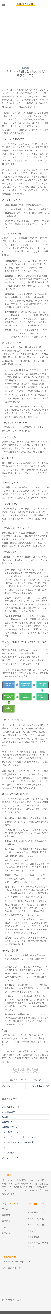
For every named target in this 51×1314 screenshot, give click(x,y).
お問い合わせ (8, 1233)
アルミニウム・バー (11, 1107)
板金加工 (6, 1117)
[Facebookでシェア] (18, 1070)
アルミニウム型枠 (35, 1219)
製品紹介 (6, 1221)
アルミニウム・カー (36, 1225)
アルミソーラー (9, 1147)
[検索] (48, 4)
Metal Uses (24, 1080)
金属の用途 (25, 68)
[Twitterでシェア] (23, 1070)
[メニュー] (3, 4)
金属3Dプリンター (10, 1127)
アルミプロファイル (11, 1158)
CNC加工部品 (8, 1112)
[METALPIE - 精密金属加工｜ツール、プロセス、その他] (25, 4)
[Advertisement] (25, 36)
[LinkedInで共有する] (37, 1070)
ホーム (5, 1209)
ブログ (5, 1227)
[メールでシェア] (28, 1070)
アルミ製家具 (8, 1152)
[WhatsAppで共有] (14, 1070)
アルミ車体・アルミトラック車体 (17, 1142)
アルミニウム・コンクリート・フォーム (21, 1137)
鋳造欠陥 (6, 1086)
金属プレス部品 (9, 1122)
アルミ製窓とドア (10, 1132)
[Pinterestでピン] (32, 1070)
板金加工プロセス (40, 1086)
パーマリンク (36, 1080)
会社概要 (6, 1215)
